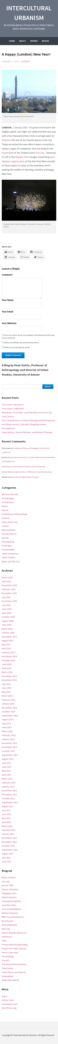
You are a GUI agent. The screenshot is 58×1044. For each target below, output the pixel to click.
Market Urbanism (10, 913)
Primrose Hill (8, 140)
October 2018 (8, 616)
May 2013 (6, 770)
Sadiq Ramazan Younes (10, 466)
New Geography (9, 924)
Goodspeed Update (11, 901)
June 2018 (6, 624)
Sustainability (8, 549)
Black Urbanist (8, 877)
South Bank (8, 152)
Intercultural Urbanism (29, 13)
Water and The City (11, 561)
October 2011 (8, 845)
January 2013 (8, 786)
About (22, 40)
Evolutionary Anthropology (14, 514)
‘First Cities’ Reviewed (12, 404)
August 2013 (8, 758)
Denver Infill (7, 885)
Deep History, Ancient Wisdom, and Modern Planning (27, 432)
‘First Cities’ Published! (13, 408)
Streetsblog (8, 956)
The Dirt (5, 960)
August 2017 (8, 640)
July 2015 (6, 684)
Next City (6, 928)
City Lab (5, 881)
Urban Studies (8, 557)
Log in (4, 996)
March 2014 (7, 731)
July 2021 (6, 597)
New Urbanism (8, 529)
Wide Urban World (10, 980)
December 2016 (9, 656)
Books (45, 40)
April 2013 (6, 774)
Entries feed (8, 1000)
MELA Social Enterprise (13, 916)
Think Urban (7, 968)
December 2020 (9, 601)
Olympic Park (21, 156)
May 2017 (6, 644)
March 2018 (7, 628)
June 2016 (6, 664)
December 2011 (9, 837)
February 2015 (8, 699)
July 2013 (6, 762)
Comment (7, 274)
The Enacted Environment (14, 964)
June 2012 (6, 814)
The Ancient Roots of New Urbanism (26, 477)
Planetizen (7, 936)
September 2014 (10, 715)
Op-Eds (5, 537)
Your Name (8, 300)
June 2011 (6, 861)
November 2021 (9, 593)
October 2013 (8, 751)
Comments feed (9, 1004)
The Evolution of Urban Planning (33, 466)
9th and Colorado (10, 494)
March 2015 (7, 695)
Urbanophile (7, 976)
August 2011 (8, 853)
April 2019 (6, 613)
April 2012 (6, 822)
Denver (5, 510)
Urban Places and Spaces (14, 972)
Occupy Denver (9, 533)
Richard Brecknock (9, 472)
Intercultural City (10, 522)
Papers (34, 40)
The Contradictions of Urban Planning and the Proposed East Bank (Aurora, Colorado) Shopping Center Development (28, 424)
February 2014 (8, 735)
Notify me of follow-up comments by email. (21, 342)
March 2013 (7, 778)
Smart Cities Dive (10, 952)
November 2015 (9, 680)
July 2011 (6, 857)
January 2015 (8, 703)
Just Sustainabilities (11, 909)
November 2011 (9, 841)
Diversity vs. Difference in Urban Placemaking (35, 472)
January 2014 (8, 739)
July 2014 (6, 723)
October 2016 (8, 660)
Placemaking (8, 541)
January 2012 (8, 834)
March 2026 (7, 577)
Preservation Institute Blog (15, 944)
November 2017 (9, 636)
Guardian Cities (9, 905)
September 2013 (10, 755)
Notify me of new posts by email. (17, 347)
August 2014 (8, 719)
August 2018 (8, 620)
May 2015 (6, 691)
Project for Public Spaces (14, 948)
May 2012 (6, 818)
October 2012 (8, 798)
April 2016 (6, 668)
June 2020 (6, 609)
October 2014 (8, 711)
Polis (4, 940)
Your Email (7, 311)
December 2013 (9, 743)
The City (40, 152)
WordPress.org (9, 1007)
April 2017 (6, 648)
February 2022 (8, 589)
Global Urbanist (9, 897)
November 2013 (9, 747)
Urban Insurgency (10, 553)
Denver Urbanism (10, 889)
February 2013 (8, 782)
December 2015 (9, 676)
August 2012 (8, 806)
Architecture (8, 502)
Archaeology (8, 498)
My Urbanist (7, 920)
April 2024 (6, 581)
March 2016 (7, 672)
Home (12, 40)
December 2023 (9, 585)
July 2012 (6, 810)
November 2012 (9, 794)
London (25, 61)
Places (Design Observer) (14, 932)
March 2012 (7, 826)
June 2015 (6, 687)
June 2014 (6, 727)
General (5, 518)
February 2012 (8, 829)
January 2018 (8, 632)
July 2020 (6, 605)
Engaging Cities (9, 893)
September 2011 (10, 849)
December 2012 (9, 790)
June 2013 (6, 766)
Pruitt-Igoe (7, 545)
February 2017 (8, 652)
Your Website (9, 323)
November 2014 (9, 707)
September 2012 (10, 802)
